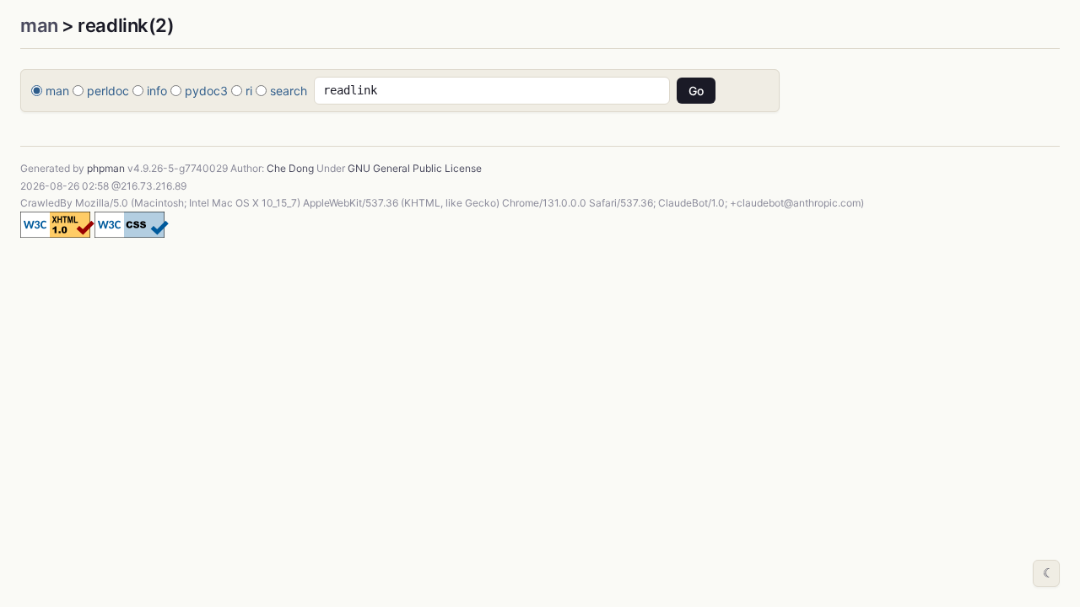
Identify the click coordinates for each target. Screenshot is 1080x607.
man (39, 25)
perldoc (108, 90)
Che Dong (290, 168)
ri (249, 90)
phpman (106, 168)
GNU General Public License (415, 168)
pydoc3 (206, 90)
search (288, 90)
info (157, 90)
